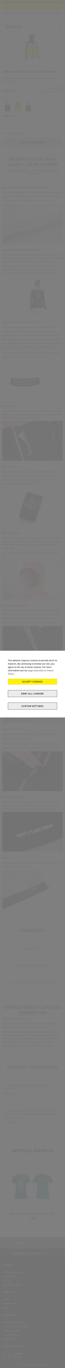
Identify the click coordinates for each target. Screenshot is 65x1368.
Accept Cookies (32, 681)
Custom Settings (32, 706)
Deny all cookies (32, 693)
